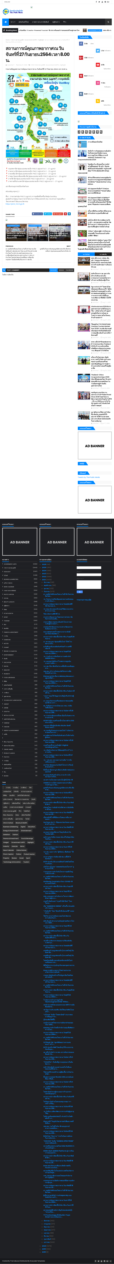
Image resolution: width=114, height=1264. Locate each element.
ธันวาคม (47, 582)
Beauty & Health (9, 602)
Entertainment (9, 655)
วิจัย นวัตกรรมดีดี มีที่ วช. (51, 614)
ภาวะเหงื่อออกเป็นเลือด (95, 142)
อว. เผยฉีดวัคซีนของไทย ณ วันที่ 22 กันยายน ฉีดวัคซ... (58, 986)
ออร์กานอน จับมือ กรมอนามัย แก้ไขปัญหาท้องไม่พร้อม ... (58, 838)
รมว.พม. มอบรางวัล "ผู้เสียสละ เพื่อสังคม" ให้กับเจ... (58, 853)
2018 (44, 1252)
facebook (69, 270)
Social (6, 598)
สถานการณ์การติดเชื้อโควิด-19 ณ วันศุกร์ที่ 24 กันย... (58, 887)
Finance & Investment (11, 632)
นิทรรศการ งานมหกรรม (10, 651)
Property (7, 674)
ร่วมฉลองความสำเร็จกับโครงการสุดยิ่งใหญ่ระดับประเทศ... (58, 873)
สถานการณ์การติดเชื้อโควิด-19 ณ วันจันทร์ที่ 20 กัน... (58, 1098)
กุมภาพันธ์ (47, 1239)
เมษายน (47, 1233)
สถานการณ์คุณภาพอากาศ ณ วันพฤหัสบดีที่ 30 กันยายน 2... (57, 605)
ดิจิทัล (5, 681)
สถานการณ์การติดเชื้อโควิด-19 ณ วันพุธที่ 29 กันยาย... (58, 638)
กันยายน (47, 591)
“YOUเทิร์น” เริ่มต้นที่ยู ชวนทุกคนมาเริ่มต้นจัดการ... (58, 1063)
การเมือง (6, 761)
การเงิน (6, 636)
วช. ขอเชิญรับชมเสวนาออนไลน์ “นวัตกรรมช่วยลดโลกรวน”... (58, 731)
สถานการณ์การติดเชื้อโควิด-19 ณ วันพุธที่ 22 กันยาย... (58, 991)
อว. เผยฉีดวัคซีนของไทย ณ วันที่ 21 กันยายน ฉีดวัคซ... (58, 1038)
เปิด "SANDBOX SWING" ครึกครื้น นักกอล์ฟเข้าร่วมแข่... (58, 907)
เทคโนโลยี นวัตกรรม (9, 719)
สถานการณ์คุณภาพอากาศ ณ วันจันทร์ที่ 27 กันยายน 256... (58, 756)
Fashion (6, 727)
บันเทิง (5, 659)
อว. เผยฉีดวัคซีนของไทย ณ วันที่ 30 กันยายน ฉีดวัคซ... (58, 595)
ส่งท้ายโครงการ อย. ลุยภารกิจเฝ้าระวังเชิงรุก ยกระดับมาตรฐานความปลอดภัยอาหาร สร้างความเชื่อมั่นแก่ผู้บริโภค (37, 233)
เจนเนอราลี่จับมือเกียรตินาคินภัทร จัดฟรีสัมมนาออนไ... (57, 726)
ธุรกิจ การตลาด (8, 583)
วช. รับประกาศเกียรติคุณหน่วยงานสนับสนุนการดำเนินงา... (58, 600)
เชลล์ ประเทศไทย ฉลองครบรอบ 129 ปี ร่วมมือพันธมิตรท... (58, 1006)
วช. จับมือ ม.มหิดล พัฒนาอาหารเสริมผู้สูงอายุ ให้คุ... (58, 1112)
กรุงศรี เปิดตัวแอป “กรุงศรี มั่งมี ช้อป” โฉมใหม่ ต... (57, 902)
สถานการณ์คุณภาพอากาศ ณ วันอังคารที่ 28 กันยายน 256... (58, 712)
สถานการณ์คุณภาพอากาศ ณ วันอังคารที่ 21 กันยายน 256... (58, 1058)
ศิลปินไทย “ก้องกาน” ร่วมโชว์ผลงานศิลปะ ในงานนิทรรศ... (57, 1137)
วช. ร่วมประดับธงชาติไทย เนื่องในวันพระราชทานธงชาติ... (58, 716)
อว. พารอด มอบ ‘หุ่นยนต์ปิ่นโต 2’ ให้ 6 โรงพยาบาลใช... (57, 643)
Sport (6, 617)
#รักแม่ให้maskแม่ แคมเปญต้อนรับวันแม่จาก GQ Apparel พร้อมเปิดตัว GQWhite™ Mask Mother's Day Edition (99, 180)
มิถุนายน (47, 1227)
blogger (53, 270)
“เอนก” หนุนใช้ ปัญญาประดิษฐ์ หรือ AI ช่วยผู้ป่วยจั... (58, 697)
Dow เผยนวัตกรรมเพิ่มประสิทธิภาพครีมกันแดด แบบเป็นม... (57, 1167)
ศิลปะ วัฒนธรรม (8, 742)
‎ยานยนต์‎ (6, 647)
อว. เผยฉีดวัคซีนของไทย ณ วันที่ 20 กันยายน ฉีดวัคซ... (58, 1088)
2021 (44, 580)
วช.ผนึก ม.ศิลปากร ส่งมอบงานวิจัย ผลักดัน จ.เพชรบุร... (57, 942)
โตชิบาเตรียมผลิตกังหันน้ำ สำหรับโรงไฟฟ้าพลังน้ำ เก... (58, 1117)
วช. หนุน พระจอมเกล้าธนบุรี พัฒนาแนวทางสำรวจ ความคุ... (58, 610)
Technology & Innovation (12, 700)
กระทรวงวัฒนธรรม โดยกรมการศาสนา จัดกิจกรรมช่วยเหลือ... (58, 618)
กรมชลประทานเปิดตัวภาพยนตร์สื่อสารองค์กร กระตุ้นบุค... (58, 1181)
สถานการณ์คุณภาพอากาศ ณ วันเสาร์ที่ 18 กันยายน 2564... (57, 1201)
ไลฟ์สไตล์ (6, 723)
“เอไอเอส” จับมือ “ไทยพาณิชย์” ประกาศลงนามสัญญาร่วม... (58, 1016)
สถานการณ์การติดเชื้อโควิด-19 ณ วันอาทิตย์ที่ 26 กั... (58, 803)
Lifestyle (7, 711)
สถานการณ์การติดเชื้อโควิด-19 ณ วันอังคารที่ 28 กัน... (58, 692)
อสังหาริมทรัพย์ (8, 685)
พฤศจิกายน (48, 585)
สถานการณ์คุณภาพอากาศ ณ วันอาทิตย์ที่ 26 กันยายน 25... (58, 813)
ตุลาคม (46, 588)
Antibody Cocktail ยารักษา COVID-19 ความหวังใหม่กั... (58, 882)
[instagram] (105, 2)
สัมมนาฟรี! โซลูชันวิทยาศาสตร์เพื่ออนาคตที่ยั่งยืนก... (58, 1122)
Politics (6, 757)
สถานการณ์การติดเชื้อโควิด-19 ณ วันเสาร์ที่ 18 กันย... (58, 1206)
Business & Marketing (11, 579)
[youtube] (102, 2)
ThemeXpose (14, 1261)
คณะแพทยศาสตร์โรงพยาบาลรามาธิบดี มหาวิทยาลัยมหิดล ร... (56, 633)
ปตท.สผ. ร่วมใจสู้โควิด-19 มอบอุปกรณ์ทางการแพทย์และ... (56, 1127)
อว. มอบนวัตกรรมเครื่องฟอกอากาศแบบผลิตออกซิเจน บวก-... (58, 702)
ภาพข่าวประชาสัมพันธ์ (40, 22)
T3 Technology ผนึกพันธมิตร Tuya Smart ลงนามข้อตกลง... (56, 1216)
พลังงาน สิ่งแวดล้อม (9, 746)
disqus (61, 270)
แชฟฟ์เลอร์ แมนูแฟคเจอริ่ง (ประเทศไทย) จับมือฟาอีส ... (58, 951)
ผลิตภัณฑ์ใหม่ (24, 22)
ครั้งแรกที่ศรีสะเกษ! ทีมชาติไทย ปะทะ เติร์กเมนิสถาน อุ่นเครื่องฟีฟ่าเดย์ (99, 212)
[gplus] (108, 2)
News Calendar (9, 587)
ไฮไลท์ (6, 575)
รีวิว (64, 22)
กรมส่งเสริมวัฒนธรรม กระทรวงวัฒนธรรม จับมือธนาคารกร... (57, 628)
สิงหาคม (47, 1221)
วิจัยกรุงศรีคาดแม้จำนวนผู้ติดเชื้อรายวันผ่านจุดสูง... (58, 1073)
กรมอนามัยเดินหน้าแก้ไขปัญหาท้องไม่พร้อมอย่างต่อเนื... (58, 976)
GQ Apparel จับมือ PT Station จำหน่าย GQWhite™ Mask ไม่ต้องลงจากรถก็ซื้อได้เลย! (99, 191)
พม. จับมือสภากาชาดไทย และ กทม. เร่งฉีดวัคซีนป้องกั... (57, 707)
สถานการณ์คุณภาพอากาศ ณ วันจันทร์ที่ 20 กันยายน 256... (58, 1107)
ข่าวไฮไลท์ (86, 254)
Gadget (6, 704)
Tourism (6, 621)
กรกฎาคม (47, 1224)
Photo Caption (9, 594)
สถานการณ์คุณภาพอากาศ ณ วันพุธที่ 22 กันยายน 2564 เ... (57, 996)
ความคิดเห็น (103, 254)
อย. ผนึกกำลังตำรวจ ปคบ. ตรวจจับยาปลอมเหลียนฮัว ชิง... (58, 1053)
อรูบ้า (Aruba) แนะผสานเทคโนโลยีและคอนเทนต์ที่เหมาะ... (57, 1068)
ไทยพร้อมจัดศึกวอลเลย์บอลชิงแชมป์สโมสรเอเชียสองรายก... (58, 961)
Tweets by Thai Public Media (89, 477)
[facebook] (96, 2)
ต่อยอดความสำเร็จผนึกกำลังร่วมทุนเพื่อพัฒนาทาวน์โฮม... (58, 1028)
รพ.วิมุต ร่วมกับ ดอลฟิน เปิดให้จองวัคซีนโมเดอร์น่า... (58, 1011)
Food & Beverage (9, 677)
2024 (44, 570)
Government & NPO (70, 30)
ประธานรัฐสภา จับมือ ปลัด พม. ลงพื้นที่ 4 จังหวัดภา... (57, 858)
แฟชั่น (5, 734)
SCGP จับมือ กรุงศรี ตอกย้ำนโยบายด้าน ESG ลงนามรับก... (58, 721)
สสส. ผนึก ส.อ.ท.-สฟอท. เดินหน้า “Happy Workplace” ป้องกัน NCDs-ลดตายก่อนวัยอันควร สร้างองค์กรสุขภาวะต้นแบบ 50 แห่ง (16, 233)
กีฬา (5, 625)
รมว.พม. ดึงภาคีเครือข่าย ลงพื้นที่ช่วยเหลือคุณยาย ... (58, 667)
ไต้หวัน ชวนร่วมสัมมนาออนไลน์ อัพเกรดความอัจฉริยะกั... (57, 917)
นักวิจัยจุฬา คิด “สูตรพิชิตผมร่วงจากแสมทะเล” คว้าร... (57, 1043)
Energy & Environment (11, 730)
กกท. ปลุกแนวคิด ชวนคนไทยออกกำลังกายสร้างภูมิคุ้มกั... (57, 1176)
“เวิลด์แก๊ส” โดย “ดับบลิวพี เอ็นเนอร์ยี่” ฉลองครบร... (58, 912)
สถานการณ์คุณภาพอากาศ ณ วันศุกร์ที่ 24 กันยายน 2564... (57, 892)
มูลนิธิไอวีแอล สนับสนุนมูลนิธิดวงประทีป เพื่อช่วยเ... (58, 789)
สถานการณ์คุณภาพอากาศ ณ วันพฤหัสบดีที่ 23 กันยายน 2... (57, 946)
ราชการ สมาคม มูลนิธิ (17, 40)
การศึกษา (6, 693)
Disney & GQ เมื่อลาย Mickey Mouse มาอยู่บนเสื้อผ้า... (58, 677)
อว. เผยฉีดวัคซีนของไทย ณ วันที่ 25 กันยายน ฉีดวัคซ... (58, 798)
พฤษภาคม (47, 1230)
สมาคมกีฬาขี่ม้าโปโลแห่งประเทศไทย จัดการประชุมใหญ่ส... (58, 1172)
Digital (6, 666)
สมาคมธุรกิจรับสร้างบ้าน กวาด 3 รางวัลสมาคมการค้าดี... (57, 776)
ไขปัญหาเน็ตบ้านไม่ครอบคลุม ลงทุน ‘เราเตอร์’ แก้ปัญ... (57, 1102)
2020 (44, 1246)
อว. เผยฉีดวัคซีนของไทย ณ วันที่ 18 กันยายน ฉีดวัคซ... (58, 1191)
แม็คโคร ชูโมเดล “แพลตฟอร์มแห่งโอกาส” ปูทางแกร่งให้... (58, 868)
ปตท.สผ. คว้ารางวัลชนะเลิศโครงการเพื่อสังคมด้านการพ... (57, 672)
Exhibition (7, 640)
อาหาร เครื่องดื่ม (8, 689)
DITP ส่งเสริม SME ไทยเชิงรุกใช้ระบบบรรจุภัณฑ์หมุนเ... (58, 1048)
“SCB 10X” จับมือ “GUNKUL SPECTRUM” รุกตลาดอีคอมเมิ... (58, 1142)
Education (7, 662)
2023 (44, 573)
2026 (44, 564)
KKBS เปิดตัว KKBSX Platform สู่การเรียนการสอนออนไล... (58, 1152)
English (7, 2)
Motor (6, 643)
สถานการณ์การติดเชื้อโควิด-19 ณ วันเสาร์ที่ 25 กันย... (58, 843)
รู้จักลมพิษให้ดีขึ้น (49, 1019)
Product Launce (9, 753)
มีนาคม (46, 1236)
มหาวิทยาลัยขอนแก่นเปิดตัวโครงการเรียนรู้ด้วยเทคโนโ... (58, 766)
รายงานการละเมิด (84, 600)
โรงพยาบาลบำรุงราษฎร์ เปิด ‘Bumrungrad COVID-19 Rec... (56, 1001)
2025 (44, 567)
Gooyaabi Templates (37, 1261)
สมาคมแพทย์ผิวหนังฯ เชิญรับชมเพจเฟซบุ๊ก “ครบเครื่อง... (57, 1211)
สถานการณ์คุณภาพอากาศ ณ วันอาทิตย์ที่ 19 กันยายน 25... (58, 1162)
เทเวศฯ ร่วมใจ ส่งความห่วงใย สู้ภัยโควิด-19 (58, 780)
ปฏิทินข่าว (56, 22)
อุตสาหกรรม (7, 696)
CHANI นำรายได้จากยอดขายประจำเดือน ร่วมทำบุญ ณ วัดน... (57, 784)
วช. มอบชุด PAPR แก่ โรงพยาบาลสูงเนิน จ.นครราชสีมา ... (57, 662)
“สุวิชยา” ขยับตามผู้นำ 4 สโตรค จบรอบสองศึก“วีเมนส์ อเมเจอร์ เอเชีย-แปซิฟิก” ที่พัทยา (99, 233)
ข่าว (12, 22)
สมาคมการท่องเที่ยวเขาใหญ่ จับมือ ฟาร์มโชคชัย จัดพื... (57, 833)
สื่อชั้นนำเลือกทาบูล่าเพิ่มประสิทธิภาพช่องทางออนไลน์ (58, 771)
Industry (7, 670)
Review (6, 776)
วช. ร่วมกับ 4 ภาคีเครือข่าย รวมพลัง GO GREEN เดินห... (57, 657)
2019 (44, 1249)
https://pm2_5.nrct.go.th (15, 204)
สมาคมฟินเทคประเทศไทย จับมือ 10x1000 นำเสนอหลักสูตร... (58, 1147)
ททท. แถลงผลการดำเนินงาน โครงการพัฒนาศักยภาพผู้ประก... (58, 897)
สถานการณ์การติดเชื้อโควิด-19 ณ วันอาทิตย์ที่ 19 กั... (58, 1157)
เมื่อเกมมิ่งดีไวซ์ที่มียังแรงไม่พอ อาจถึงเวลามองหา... (57, 818)
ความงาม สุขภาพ (8, 613)
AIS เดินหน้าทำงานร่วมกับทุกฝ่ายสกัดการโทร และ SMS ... (58, 922)
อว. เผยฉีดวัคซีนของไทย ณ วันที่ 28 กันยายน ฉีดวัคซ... (58, 687)
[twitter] (99, 2)
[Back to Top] (110, 1261)
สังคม (5, 609)
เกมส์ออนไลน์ (7, 768)
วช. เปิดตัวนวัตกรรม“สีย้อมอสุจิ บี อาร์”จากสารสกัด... (58, 751)
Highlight (41, 40)
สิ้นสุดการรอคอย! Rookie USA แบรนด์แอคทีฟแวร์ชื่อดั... (58, 1078)
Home (8, 40)
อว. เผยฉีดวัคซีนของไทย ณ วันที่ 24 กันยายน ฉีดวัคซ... (58, 877)
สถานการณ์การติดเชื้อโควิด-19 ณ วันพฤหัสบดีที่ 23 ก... (56, 937)
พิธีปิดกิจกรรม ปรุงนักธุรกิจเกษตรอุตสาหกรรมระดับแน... (58, 966)
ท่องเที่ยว (6, 628)
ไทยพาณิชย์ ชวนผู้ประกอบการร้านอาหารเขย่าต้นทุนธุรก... (57, 1093)
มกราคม (47, 1242)
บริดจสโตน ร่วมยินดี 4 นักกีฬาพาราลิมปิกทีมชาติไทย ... (58, 808)
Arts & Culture (9, 715)
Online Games (8, 749)
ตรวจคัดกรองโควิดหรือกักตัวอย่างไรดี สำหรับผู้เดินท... (58, 736)
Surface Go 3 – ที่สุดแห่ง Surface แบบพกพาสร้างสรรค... (58, 823)
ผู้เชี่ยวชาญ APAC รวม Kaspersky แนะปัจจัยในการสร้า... (57, 1196)
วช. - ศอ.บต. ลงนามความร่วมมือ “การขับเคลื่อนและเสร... (57, 761)
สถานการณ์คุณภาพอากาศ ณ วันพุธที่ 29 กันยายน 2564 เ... (57, 652)
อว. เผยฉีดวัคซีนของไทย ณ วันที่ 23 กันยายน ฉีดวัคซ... (58, 932)
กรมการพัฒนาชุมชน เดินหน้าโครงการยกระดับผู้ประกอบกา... (57, 623)
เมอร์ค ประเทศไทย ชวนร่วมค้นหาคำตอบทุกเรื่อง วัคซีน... (58, 1024)
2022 (44, 577)
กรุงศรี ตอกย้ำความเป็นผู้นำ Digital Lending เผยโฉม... (55, 746)
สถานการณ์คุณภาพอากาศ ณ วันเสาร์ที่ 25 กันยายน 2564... (57, 848)
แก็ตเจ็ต (6, 708)
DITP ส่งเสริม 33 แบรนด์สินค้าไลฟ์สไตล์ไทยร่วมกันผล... (58, 863)
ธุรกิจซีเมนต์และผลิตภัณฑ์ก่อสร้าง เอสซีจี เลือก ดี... (57, 647)
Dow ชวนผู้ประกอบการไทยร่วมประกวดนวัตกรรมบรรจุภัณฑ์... (57, 971)
